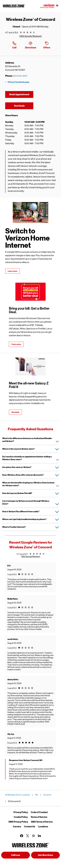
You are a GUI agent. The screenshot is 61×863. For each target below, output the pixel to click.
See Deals (23, 105)
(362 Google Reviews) (30, 36)
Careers (17, 826)
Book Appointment (19, 94)
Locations (43, 826)
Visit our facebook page (18, 82)
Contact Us (29, 826)
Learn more (12, 271)
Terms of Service (39, 817)
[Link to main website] (14, 7)
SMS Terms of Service (42, 821)
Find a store (16, 344)
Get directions (49, 856)
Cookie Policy (21, 817)
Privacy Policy (20, 812)
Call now (15, 855)
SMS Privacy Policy (18, 821)
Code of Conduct (39, 812)
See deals (15, 412)
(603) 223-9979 (20, 76)
